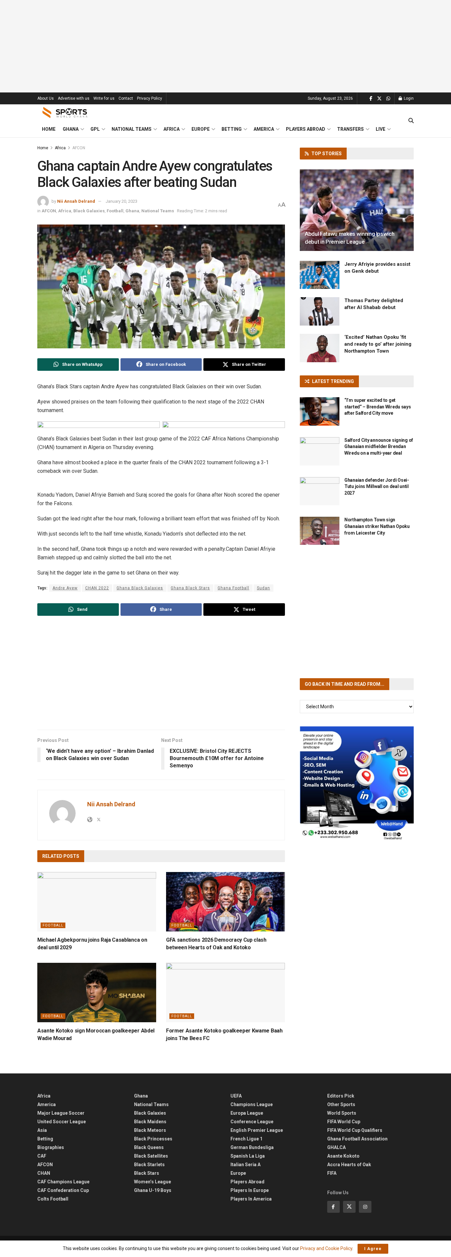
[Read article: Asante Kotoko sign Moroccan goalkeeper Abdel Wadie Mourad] (96, 992)
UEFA (236, 1096)
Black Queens (149, 1147)
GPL (95, 129)
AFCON (78, 148)
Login (408, 98)
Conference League (251, 1121)
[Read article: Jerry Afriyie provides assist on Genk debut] (319, 275)
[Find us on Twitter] (379, 98)
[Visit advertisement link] (357, 783)
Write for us (104, 98)
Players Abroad (305, 129)
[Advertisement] (225, 46)
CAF (41, 1156)
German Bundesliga (252, 1147)
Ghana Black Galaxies (140, 588)
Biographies (50, 1147)
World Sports (341, 1113)
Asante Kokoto (343, 1156)
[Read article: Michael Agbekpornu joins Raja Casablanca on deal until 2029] (96, 901)
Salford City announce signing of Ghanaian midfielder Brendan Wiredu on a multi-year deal (378, 446)
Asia (42, 1130)
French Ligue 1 (246, 1138)
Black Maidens (150, 1121)
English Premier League (256, 1130)
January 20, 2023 (121, 201)
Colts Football (52, 1199)
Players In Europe (249, 1190)
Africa (171, 129)
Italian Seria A (245, 1164)
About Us (45, 98)
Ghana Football (233, 588)
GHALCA (336, 1147)
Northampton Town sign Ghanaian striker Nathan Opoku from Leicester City (377, 526)
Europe (200, 129)
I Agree (373, 1248)
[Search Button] (411, 121)
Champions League (251, 1104)
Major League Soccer (61, 1113)
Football (115, 210)
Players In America (251, 1199)
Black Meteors (150, 1130)
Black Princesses (153, 1138)
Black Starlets (149, 1164)
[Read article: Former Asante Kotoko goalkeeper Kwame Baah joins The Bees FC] (225, 992)
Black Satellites (151, 1156)
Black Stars (146, 1173)
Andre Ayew (65, 588)
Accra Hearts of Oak (349, 1164)
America (264, 129)
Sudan (263, 588)
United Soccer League (61, 1121)
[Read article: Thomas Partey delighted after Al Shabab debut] (319, 311)
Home (48, 129)
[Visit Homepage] (65, 112)
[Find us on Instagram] (365, 1207)
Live (380, 129)
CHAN (43, 1173)
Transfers (350, 129)
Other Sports (341, 1104)
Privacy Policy (149, 98)
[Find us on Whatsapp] (388, 98)
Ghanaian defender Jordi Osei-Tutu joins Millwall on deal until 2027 (376, 486)
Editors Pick (340, 1096)
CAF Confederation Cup (63, 1190)
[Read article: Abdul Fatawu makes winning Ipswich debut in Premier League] (357, 210)
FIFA (331, 1173)
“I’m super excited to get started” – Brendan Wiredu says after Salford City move (377, 407)
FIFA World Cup (343, 1121)
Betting (232, 129)
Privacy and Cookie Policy (326, 1248)
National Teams (132, 129)
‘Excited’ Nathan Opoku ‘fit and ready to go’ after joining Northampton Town (377, 344)
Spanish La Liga (247, 1156)
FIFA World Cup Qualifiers (354, 1130)
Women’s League (152, 1181)
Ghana (71, 129)
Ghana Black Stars (190, 588)
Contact (126, 98)
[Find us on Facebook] (370, 98)
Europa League (246, 1113)
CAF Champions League (63, 1181)
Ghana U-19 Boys (152, 1190)
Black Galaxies (89, 210)
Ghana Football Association (357, 1138)
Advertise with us (73, 98)
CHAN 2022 (97, 588)
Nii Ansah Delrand (76, 201)
